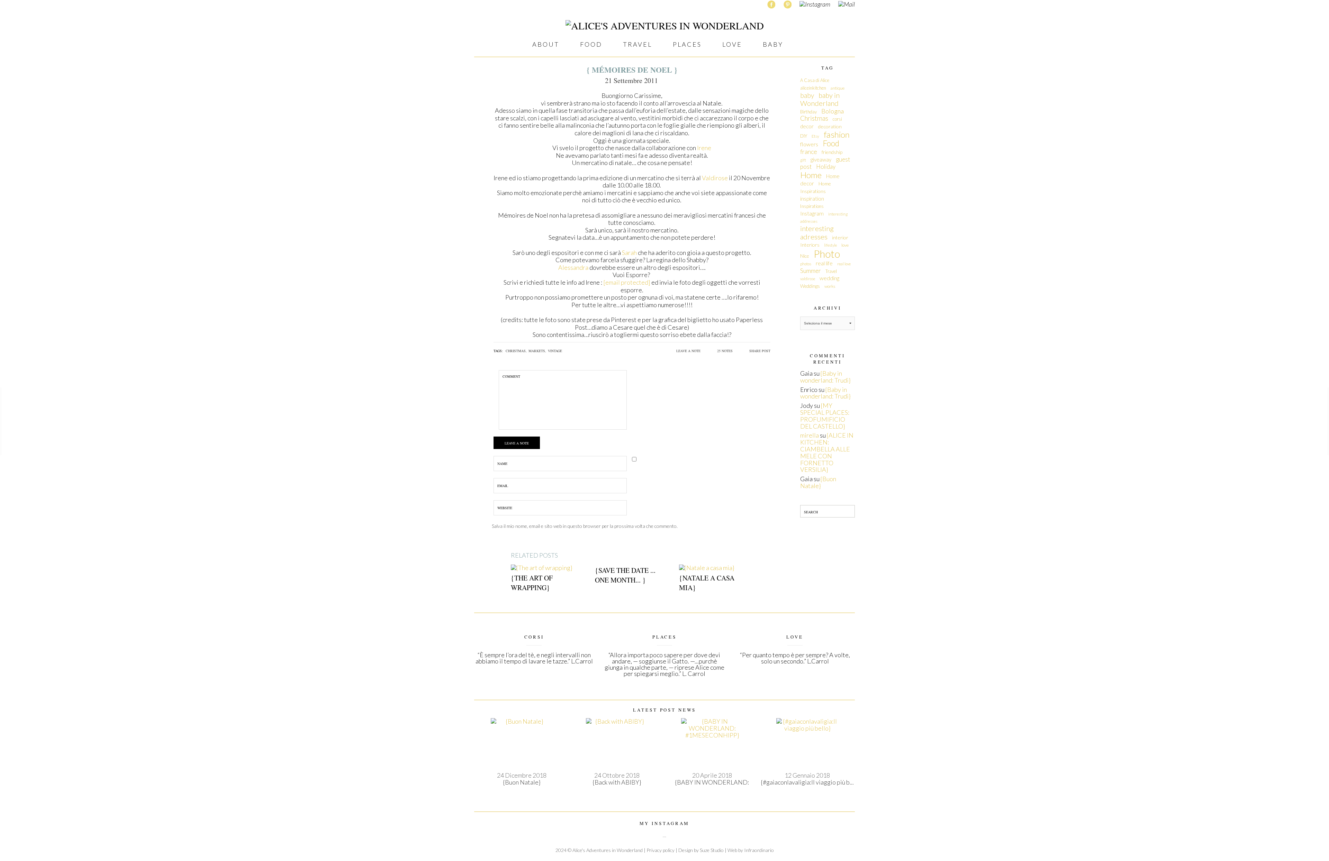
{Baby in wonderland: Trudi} (825, 376)
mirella (809, 435)
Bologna (832, 111)
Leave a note (688, 350)
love (845, 245)
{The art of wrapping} (532, 582)
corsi (837, 119)
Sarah (629, 252)
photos (805, 264)
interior (840, 237)
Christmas (814, 118)
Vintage (555, 350)
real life (824, 263)
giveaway (821, 159)
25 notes (725, 350)
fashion (837, 134)
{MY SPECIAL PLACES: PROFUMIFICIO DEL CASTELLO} (824, 416)
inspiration (812, 198)
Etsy (815, 136)
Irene (704, 148)
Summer (810, 270)
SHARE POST (759, 350)
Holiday (825, 166)
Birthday (808, 112)
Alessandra (573, 267)
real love (844, 264)
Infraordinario (759, 850)
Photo (827, 254)
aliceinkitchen (813, 88)
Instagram (812, 213)
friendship (832, 152)
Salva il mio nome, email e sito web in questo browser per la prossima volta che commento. (585, 526)
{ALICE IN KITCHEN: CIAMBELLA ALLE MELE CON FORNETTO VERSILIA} (826, 452)
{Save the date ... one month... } (625, 575)
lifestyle (830, 245)
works (829, 286)
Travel (831, 271)
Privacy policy (661, 850)
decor (807, 126)
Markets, (537, 350)
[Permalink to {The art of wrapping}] (541, 567)
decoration (830, 126)
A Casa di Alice (814, 80)
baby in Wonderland (820, 99)
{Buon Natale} (818, 482)
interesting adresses (817, 232)
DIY (803, 136)
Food (831, 143)
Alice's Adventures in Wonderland (607, 850)
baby (807, 95)
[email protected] (626, 282)
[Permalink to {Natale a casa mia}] (706, 567)
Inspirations (812, 206)
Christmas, (516, 350)
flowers (809, 144)
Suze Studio (712, 850)
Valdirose (715, 178)
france (808, 151)
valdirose (807, 278)
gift (803, 160)
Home (811, 175)
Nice (804, 256)
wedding (829, 278)
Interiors (810, 245)
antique (837, 88)
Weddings (810, 286)
